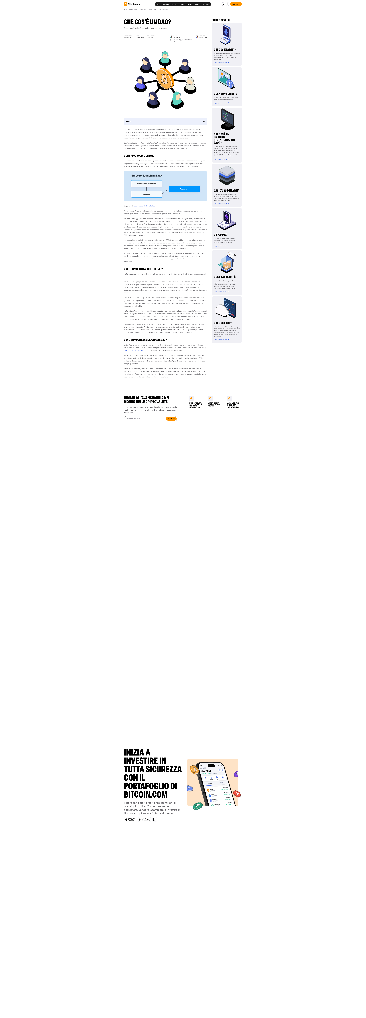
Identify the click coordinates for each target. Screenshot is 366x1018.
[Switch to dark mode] (223, 4)
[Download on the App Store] (130, 819)
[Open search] (227, 4)
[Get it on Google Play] (144, 819)
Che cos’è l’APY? (223, 323)
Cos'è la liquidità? (225, 277)
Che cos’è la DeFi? (225, 49)
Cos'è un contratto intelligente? (146, 206)
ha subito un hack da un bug (135, 350)
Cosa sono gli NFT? (225, 94)
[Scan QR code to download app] (154, 819)
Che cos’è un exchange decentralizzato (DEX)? (224, 138)
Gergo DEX (220, 235)
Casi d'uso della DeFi (226, 190)
